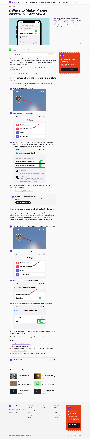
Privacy (68, 435)
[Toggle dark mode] (79, 2)
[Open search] (76, 2)
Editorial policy (57, 415)
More (71, 2)
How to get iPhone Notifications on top (21, 346)
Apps (42, 415)
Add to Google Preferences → (23, 202)
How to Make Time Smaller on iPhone (21, 343)
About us (55, 407)
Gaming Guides (33, 2)
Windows (43, 410)
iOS (60, 2)
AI (57, 2)
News (48, 2)
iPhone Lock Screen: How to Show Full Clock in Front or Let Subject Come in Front (32, 348)
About (75, 435)
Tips (42, 412)
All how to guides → (52, 368)
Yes (49, 359)
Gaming (26, 2)
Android (53, 2)
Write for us (56, 412)
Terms (72, 435)
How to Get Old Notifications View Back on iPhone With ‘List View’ (28, 353)
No (54, 359)
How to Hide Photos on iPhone (19, 351)
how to (10, 6)
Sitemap (79, 435)
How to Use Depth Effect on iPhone (24, 191)
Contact (55, 410)
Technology (65, 2)
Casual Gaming (42, 2)
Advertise (56, 417)
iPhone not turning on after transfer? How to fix (27, 73)
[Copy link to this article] (80, 44)
